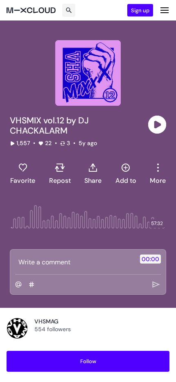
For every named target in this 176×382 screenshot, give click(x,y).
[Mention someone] (18, 284)
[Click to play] (157, 125)
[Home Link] (31, 10)
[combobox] (157, 173)
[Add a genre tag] (31, 284)
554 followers (52, 329)
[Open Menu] (164, 10)
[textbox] (74, 262)
